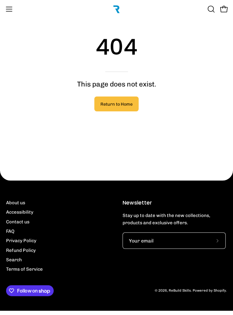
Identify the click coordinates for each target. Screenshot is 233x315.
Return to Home (116, 104)
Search (14, 259)
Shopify (220, 290)
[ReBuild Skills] (116, 9)
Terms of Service (24, 269)
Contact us (17, 222)
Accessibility (19, 212)
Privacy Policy (21, 240)
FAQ (10, 231)
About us (15, 202)
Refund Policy (21, 250)
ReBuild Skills (180, 290)
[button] (210, 9)
